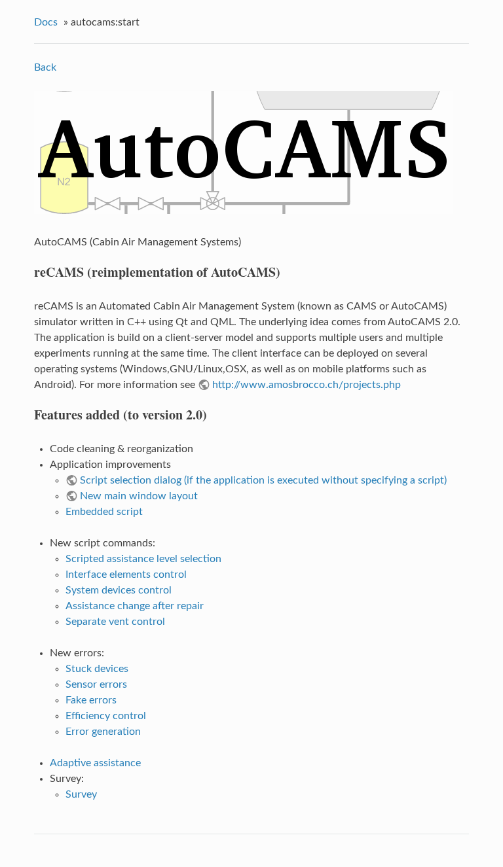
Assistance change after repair (134, 606)
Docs (46, 22)
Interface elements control (126, 574)
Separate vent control (115, 621)
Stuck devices (96, 669)
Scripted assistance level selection (143, 559)
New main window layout (139, 496)
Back (45, 67)
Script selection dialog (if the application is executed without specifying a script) (263, 480)
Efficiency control (105, 716)
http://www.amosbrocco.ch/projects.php (306, 385)
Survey (81, 794)
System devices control (118, 590)
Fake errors (91, 700)
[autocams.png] (243, 210)
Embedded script (104, 511)
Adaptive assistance (95, 763)
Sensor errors (96, 684)
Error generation (103, 731)
